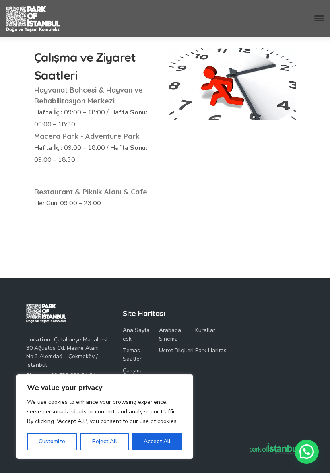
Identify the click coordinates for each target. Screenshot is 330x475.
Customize (52, 441)
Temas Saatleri (133, 355)
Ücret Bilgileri (176, 350)
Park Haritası (211, 350)
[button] (307, 452)
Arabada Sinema (170, 334)
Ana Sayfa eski (136, 334)
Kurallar (205, 330)
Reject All (104, 441)
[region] (104, 416)
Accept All (157, 441)
